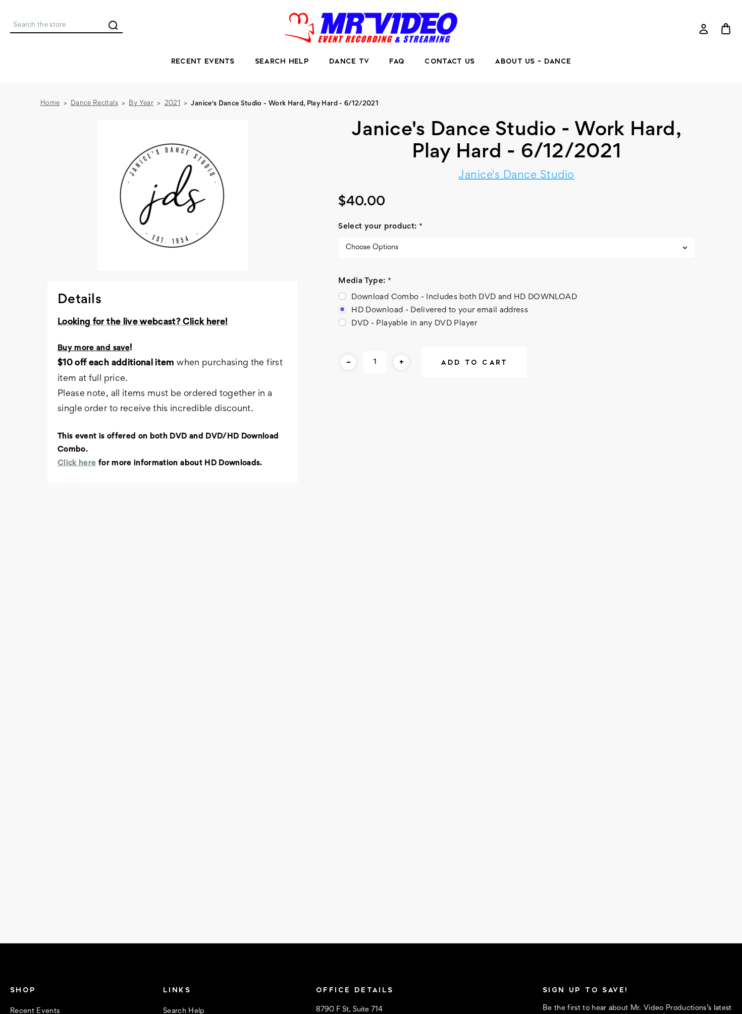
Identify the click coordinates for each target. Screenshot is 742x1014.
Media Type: (364, 281)
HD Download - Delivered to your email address (439, 310)
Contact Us (449, 61)
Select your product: (380, 226)
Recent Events (203, 61)
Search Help (282, 61)
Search (113, 25)
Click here (77, 463)
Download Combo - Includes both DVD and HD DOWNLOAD (464, 297)
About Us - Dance (533, 61)
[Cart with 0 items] (726, 29)
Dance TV (349, 61)
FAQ (396, 61)
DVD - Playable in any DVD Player (414, 323)
